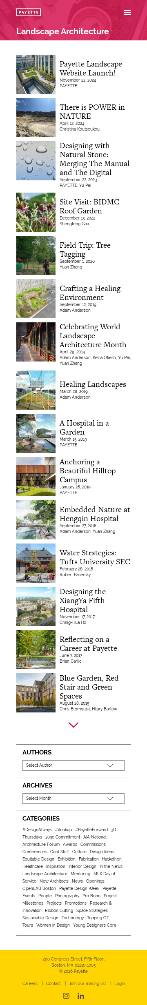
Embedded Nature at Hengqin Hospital (95, 514)
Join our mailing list (87, 983)
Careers (30, 983)
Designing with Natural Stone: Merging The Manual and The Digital (94, 159)
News (77, 881)
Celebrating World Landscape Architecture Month (93, 335)
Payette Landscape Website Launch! (91, 68)
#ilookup (63, 830)
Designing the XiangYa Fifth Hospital (83, 600)
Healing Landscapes (93, 384)
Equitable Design (38, 859)
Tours (27, 925)
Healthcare (32, 866)
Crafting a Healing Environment (90, 293)
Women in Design (53, 925)
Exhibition (67, 859)
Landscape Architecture (44, 874)
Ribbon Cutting (59, 910)
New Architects (54, 881)
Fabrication (89, 859)
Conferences (34, 852)
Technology (73, 918)
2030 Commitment (62, 837)
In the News (111, 866)
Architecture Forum (41, 844)
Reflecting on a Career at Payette (88, 644)
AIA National (95, 837)
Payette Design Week (79, 888)
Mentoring (80, 874)
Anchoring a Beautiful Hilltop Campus (88, 470)
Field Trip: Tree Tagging (85, 250)
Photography (67, 896)
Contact (53, 983)
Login (119, 983)
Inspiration (55, 866)
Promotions (76, 903)
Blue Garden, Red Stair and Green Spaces (89, 686)
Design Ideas (102, 852)
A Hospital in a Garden (84, 427)
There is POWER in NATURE (92, 112)
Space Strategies (92, 910)
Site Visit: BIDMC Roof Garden (89, 206)
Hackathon (112, 859)
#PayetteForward (91, 830)
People (45, 896)
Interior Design (82, 866)
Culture (79, 852)
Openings (95, 881)
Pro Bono (91, 896)
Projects (54, 903)
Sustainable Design (40, 918)
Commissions (93, 844)
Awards (70, 844)
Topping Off (98, 918)
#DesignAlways (37, 830)
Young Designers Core (94, 925)
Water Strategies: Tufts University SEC (95, 557)
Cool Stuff (59, 852)
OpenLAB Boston (39, 888)
